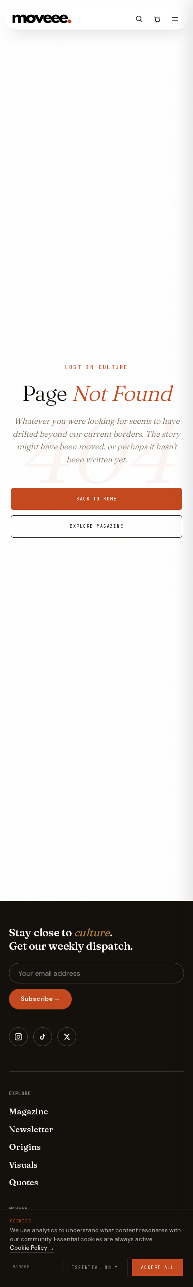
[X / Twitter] (66, 1036)
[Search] (139, 19)
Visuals (23, 1164)
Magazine (28, 1111)
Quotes (23, 1182)
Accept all (157, 1267)
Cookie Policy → (32, 1248)
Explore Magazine (96, 526)
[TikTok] (42, 1036)
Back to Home (96, 499)
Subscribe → (40, 999)
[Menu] (175, 19)
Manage (21, 1267)
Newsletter (31, 1129)
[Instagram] (18, 1036)
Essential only (94, 1267)
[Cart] (157, 19)
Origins (25, 1146)
